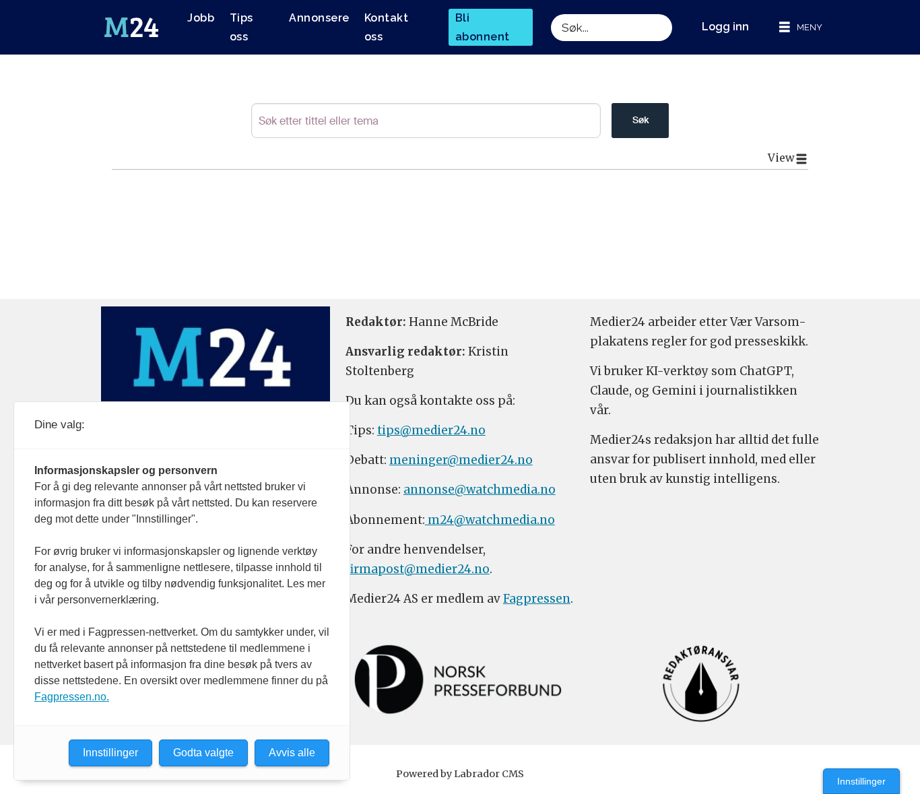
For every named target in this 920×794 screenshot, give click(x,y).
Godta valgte (203, 752)
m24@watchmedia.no (490, 519)
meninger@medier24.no (461, 460)
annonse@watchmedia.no (479, 489)
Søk (640, 120)
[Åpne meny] (800, 27)
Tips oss (241, 26)
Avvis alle (292, 752)
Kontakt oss (386, 26)
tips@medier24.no (431, 430)
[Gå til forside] (131, 28)
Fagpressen (536, 598)
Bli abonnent (482, 26)
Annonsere (319, 17)
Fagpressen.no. (71, 696)
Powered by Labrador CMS (460, 774)
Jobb (200, 17)
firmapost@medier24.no (418, 569)
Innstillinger (861, 781)
